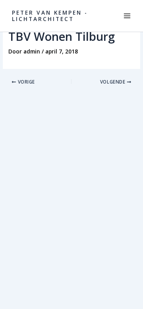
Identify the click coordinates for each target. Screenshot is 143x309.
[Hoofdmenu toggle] (127, 16)
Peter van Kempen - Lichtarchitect (50, 16)
